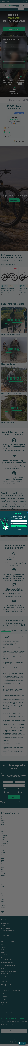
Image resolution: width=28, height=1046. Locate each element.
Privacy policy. (24, 532)
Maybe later (19, 529)
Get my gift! (19, 526)
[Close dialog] (27, 512)
